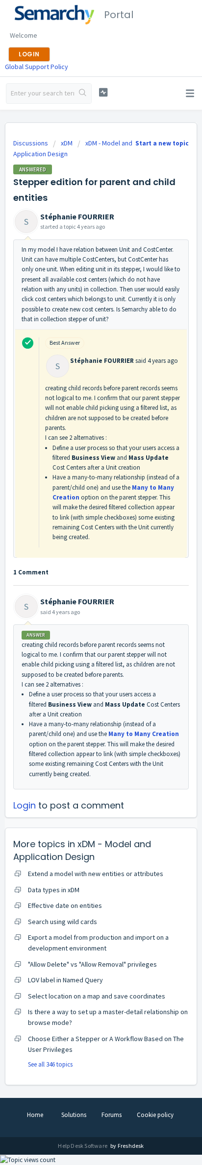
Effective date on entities (65, 905)
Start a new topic (162, 143)
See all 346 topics (50, 1064)
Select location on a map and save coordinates (96, 996)
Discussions (30, 143)
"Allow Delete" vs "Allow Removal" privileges (92, 964)
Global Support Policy (36, 66)
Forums (111, 1115)
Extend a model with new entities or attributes (95, 873)
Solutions (73, 1115)
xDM (67, 143)
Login (24, 805)
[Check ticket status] (103, 92)
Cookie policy (155, 1115)
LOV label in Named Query (65, 979)
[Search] (82, 93)
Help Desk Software (83, 1145)
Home (35, 1115)
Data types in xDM (53, 889)
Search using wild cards (62, 921)
